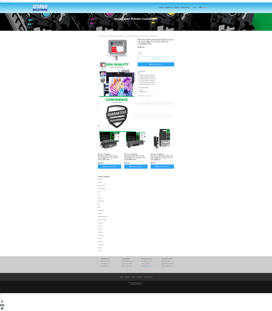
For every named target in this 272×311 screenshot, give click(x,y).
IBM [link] (99, 207)
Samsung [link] (101, 245)
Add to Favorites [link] (157, 64)
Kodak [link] (100, 213)
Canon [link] (104, 36)
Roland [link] (100, 241)
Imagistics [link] (101, 210)
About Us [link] (169, 7)
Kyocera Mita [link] (102, 220)
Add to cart (156, 59)
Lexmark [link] (100, 223)
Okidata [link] (100, 232)
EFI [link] (99, 195)
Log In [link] (194, 7)
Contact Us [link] (184, 7)
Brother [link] (100, 179)
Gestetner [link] (101, 201)
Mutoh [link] (100, 229)
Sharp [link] (100, 248)
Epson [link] (100, 198)
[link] (40, 12)
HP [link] (99, 204)
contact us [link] (149, 266)
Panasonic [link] (101, 235)
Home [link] (161, 7)
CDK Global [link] (101, 188)
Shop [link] (177, 7)
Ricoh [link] (99, 238)
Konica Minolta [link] (102, 217)
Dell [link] (99, 192)
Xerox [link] (100, 251)
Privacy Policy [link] (148, 276)
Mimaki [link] (100, 226)
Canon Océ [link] (101, 185)
